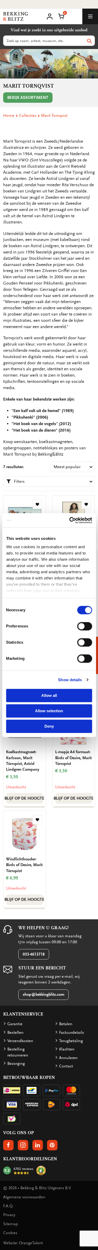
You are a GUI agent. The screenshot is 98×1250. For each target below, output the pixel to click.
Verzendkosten (20, 1040)
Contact (66, 1066)
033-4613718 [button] (34, 954)
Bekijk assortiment (27, 97)
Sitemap (10, 1224)
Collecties (27, 115)
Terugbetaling (71, 1040)
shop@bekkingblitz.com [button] (43, 994)
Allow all (49, 695)
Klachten (66, 1049)
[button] (61, 16)
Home (8, 115)
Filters (19, 481)
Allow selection (49, 711)
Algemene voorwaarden (24, 1197)
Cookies (10, 1232)
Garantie (14, 1024)
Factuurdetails (71, 1032)
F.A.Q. (8, 1206)
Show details (70, 680)
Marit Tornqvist (54, 115)
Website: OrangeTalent (23, 1243)
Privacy (9, 1214)
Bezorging (16, 1063)
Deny (49, 726)
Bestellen (15, 1032)
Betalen (65, 1024)
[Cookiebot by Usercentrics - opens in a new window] (70, 520)
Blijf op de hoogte (24, 798)
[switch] (84, 626)
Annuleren (68, 1057)
